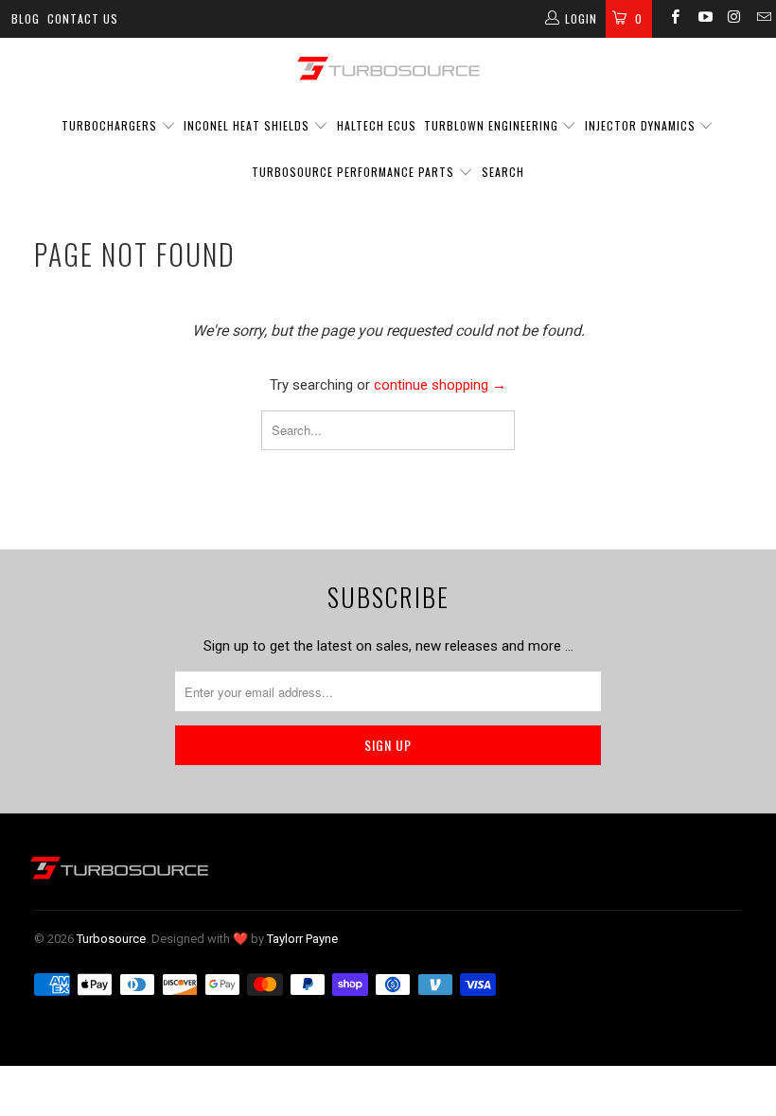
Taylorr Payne (302, 939)
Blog (25, 18)
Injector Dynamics (640, 125)
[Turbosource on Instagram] (734, 19)
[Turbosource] (388, 68)
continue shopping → (440, 384)
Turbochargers (109, 125)
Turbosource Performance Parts (355, 172)
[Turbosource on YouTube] (704, 19)
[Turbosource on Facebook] (674, 19)
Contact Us (82, 18)
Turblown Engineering (491, 125)
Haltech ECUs (376, 125)
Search (503, 172)
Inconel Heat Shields (246, 125)
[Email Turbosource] (763, 19)
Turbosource (111, 939)
